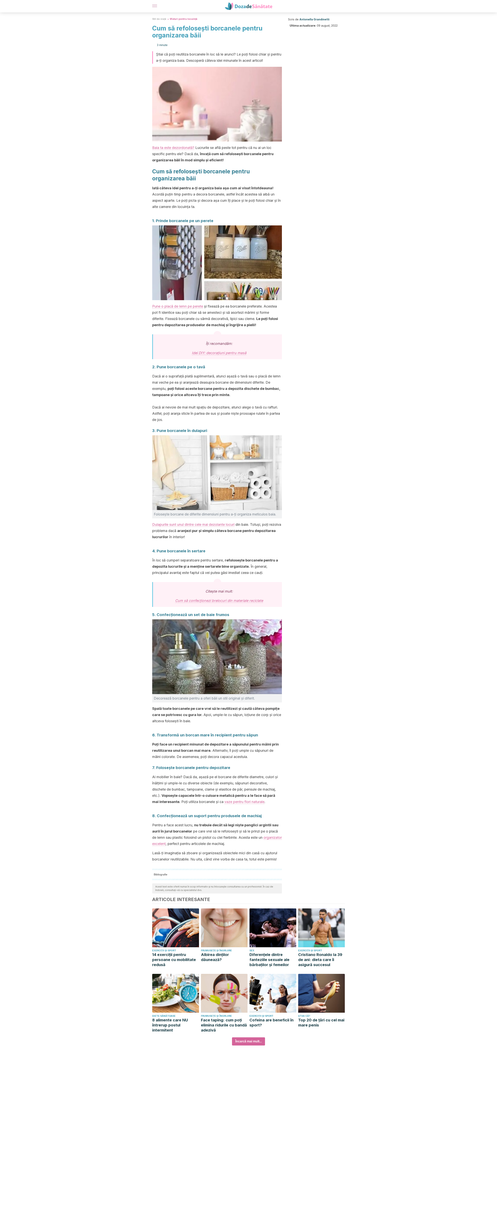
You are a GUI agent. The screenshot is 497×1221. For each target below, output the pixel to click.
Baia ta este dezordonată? (173, 148)
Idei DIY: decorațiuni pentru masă (219, 353)
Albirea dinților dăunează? (215, 957)
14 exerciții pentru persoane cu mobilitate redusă (174, 959)
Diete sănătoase (164, 1015)
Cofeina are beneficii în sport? (271, 1022)
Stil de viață (159, 18)
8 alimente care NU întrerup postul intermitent (170, 1025)
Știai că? (304, 1015)
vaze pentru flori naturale (244, 802)
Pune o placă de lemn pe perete (177, 306)
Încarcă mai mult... (248, 1041)
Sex (251, 950)
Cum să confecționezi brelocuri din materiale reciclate (219, 601)
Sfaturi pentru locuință (183, 18)
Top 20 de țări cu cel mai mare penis (321, 1022)
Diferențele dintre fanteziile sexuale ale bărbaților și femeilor (269, 959)
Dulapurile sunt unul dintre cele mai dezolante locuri (193, 524)
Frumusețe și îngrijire (216, 950)
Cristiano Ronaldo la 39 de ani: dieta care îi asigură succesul (320, 959)
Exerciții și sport (164, 950)
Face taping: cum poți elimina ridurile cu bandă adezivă (224, 1025)
